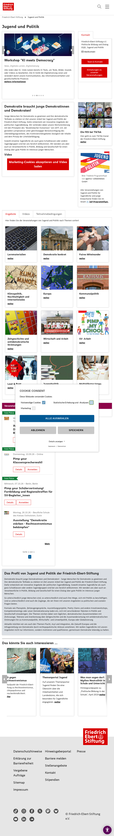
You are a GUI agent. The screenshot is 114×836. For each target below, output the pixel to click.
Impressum (51, 446)
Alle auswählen (57, 418)
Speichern (76, 430)
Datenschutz (62, 446)
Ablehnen (38, 430)
